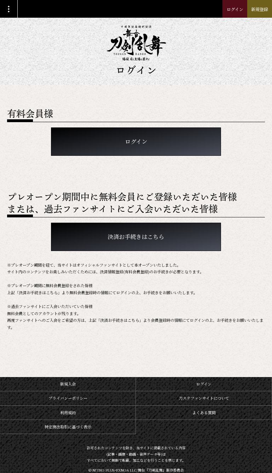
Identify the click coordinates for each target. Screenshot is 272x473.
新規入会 (68, 384)
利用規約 (68, 412)
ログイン (235, 9)
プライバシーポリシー (68, 398)
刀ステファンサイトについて (204, 398)
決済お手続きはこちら (136, 237)
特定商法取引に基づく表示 (68, 426)
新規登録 (259, 9)
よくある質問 (204, 412)
